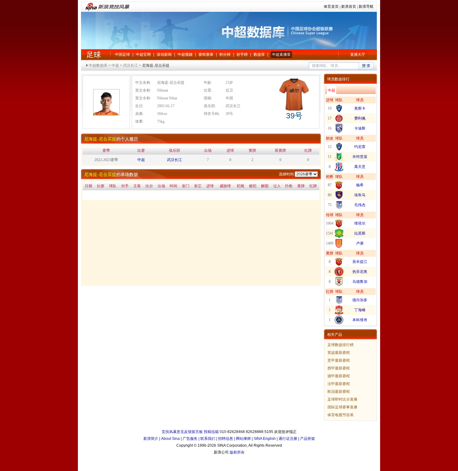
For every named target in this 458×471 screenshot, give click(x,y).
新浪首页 (348, 6)
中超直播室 (281, 54)
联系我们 (207, 438)
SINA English (265, 438)
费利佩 (359, 118)
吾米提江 (359, 261)
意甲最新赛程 (338, 360)
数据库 (259, 54)
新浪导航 (366, 6)
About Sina (170, 438)
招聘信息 (225, 438)
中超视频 (185, 54)
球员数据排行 (338, 79)
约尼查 (359, 147)
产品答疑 (307, 438)
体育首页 (331, 6)
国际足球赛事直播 (342, 407)
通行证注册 (288, 438)
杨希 (360, 185)
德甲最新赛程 (338, 376)
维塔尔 (359, 223)
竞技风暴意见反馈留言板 (182, 432)
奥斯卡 (359, 108)
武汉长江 (130, 65)
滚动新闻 (164, 54)
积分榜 (225, 54)
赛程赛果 (205, 54)
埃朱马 (359, 195)
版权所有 (237, 452)
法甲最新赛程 (338, 384)
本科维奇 (359, 320)
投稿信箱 (211, 432)
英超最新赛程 (338, 352)
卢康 (360, 243)
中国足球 (122, 54)
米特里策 (359, 157)
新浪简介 (150, 438)
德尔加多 (359, 300)
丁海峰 (359, 310)
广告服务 (190, 438)
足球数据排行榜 (340, 345)
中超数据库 (98, 65)
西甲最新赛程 (338, 368)
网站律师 (243, 438)
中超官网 (143, 54)
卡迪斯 (359, 128)
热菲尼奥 (359, 271)
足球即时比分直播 (342, 399)
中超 (93, 54)
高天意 (359, 166)
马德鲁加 (359, 281)
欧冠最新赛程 (338, 391)
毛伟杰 (359, 205)
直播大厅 (357, 54)
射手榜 (242, 54)
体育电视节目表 (340, 415)
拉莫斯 (359, 233)
